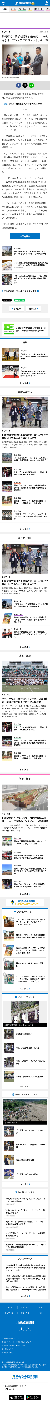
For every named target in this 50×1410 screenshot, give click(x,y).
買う (30, 9)
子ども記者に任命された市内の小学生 (24, 104)
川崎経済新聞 (23, 3)
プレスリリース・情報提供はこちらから (17, 1342)
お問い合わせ (8, 1349)
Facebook (21, 1328)
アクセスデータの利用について (14, 1346)
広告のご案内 (8, 1353)
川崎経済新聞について (11, 1338)
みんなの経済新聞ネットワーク (25, 1377)
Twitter (28, 1328)
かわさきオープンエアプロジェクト (20, 291)
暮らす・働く (39, 9)
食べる (13, 9)
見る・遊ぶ (22, 9)
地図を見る (25, 236)
